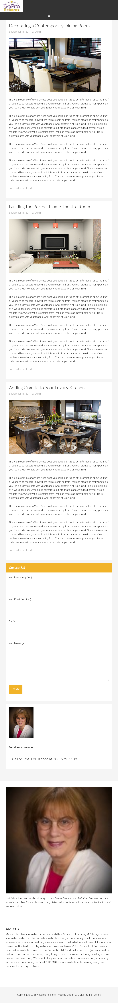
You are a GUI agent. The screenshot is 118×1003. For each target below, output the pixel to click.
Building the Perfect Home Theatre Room (49, 206)
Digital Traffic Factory (89, 994)
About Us (12, 929)
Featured (27, 188)
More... (20, 906)
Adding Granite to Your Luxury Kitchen (47, 387)
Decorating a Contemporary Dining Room (49, 25)
